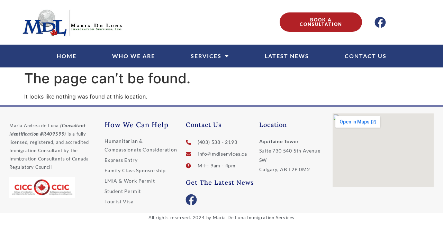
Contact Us (366, 56)
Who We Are (133, 56)
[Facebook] (380, 22)
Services (206, 56)
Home (66, 56)
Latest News (287, 56)
